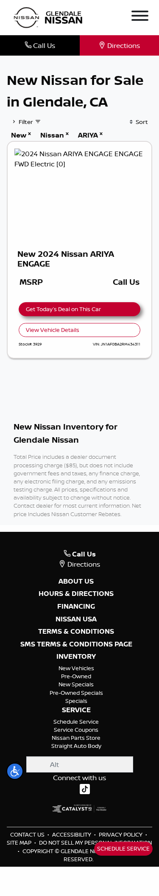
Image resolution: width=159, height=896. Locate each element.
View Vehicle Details (52, 330)
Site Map (20, 842)
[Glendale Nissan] (50, 17)
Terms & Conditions (76, 631)
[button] (14, 771)
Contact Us (28, 834)
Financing (76, 606)
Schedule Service (76, 721)
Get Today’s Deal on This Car (63, 309)
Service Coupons (76, 729)
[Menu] (140, 17)
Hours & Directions (76, 594)
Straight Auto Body (76, 746)
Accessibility (72, 834)
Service (76, 710)
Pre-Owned (76, 676)
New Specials (76, 684)
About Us (76, 581)
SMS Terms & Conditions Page (76, 644)
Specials (76, 701)
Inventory (76, 656)
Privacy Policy (121, 834)
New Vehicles (76, 668)
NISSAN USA (76, 619)
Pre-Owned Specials (76, 693)
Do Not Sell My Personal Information (95, 842)
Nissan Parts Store (76, 738)
